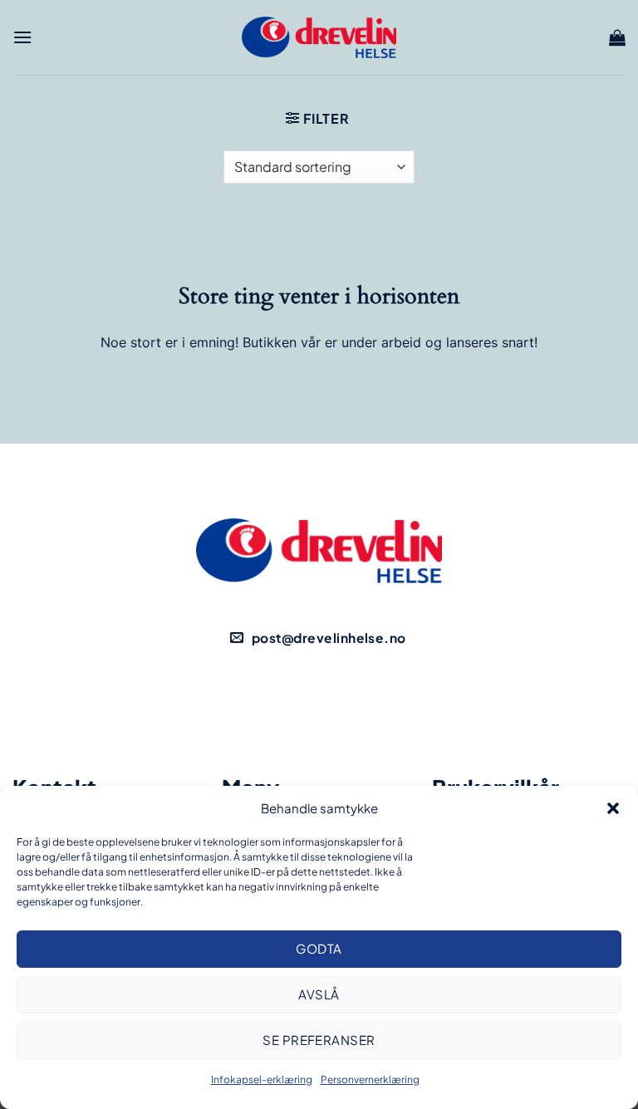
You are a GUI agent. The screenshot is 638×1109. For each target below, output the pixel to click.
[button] (613, 808)
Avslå (318, 994)
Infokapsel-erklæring (261, 1079)
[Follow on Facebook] (290, 701)
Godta (318, 948)
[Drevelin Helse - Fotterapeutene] (319, 37)
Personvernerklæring (370, 1079)
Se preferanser (319, 1040)
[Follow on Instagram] (347, 701)
